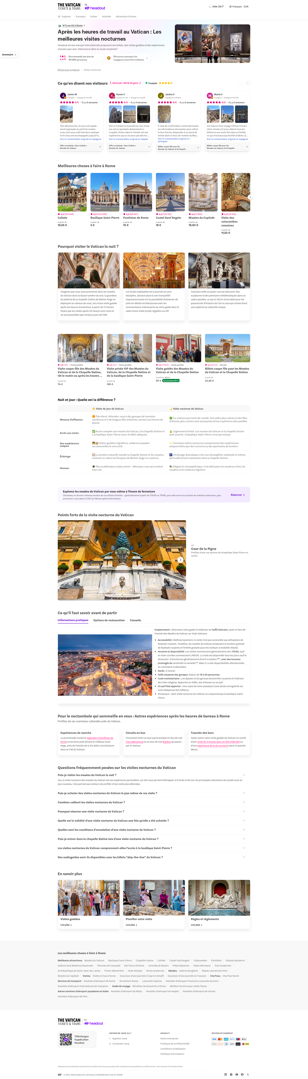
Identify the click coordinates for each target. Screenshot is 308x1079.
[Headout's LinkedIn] (225, 1074)
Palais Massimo (181, 965)
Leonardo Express (152, 981)
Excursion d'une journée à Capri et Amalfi (142, 975)
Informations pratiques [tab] (73, 620)
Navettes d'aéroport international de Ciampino (83, 986)
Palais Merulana (201, 965)
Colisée (161, 960)
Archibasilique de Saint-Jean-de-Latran (79, 970)
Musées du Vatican (94, 960)
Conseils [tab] (135, 620)
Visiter (93, 16)
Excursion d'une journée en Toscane (187, 975)
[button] (66, 114)
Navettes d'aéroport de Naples (162, 991)
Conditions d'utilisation (173, 1048)
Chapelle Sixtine (144, 960)
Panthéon (216, 960)
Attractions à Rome (126, 16)
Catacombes (200, 960)
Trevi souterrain (222, 965)
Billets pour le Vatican (69, 69)
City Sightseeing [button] (134, 741)
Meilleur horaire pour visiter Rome (188, 986)
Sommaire (7, 54)
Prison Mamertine (114, 970)
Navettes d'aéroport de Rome (99, 981)
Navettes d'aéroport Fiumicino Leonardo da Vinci (192, 981)
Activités (106, 16)
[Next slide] (247, 83)
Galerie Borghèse (188, 970)
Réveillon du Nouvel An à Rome (149, 986)
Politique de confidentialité (174, 1043)
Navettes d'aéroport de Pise (72, 996)
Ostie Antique (135, 970)
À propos (81, 16)
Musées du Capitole (68, 975)
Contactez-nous (120, 1043)
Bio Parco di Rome (134, 965)
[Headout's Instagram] (231, 1074)
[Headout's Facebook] (242, 1074)
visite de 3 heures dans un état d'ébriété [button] (218, 741)
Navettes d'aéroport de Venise (199, 991)
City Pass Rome (230, 975)
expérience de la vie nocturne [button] (213, 745)
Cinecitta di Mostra (158, 965)
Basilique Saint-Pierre (120, 960)
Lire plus (65, 924)
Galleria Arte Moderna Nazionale (75, 965)
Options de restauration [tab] (109, 620)
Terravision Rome (128, 981)
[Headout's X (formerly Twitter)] (248, 1074)
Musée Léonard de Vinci (215, 970)
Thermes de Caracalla (108, 965)
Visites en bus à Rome (104, 975)
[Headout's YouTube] (236, 1074)
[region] (154, 203)
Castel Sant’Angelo (179, 960)
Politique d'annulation (172, 1053)
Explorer (66, 16)
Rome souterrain (155, 970)
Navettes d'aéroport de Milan (126, 991)
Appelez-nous (119, 1038)
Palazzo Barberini (235, 960)
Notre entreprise (169, 1038)
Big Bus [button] (167, 741)
